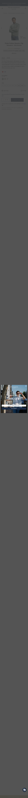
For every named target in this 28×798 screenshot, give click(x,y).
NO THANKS (14, 408)
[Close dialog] (26, 386)
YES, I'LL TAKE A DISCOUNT (14, 405)
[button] (25, 790)
